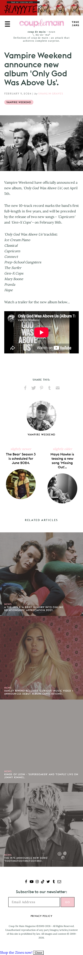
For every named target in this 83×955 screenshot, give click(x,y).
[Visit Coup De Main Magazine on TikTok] (42, 882)
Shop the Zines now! (16, 952)
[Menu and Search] (7, 24)
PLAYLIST (75, 24)
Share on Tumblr (49, 387)
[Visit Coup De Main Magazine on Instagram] (37, 882)
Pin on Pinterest (41, 387)
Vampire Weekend (18, 102)
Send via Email (57, 387)
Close (38, 952)
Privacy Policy (41, 915)
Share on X (33, 387)
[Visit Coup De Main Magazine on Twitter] (48, 882)
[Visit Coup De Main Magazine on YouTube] (31, 882)
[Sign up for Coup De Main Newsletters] (59, 882)
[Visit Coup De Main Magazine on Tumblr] (53, 882)
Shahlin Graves (50, 93)
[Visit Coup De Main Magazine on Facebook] (26, 882)
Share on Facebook (25, 387)
